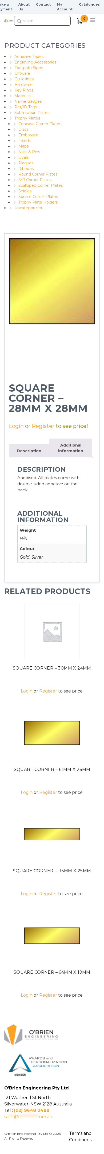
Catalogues (89, 4)
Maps (23, 146)
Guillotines (24, 79)
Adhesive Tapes (28, 56)
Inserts (24, 140)
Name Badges (28, 101)
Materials (22, 95)
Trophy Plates (27, 118)
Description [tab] (29, 450)
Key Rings (23, 90)
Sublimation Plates (31, 112)
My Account (65, 6)
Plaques (25, 163)
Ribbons (26, 168)
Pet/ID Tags (25, 107)
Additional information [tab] (70, 448)
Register (43, 426)
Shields (24, 191)
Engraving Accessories (35, 62)
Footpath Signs (28, 67)
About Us (24, 6)
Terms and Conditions (80, 1136)
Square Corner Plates (38, 196)
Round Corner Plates (37, 174)
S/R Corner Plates (34, 179)
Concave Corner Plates (39, 123)
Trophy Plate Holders (38, 202)
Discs (23, 129)
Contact (43, 4)
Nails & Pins (29, 151)
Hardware (23, 84)
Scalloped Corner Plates (40, 185)
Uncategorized (28, 207)
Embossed (28, 135)
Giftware (22, 73)
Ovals (23, 157)
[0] (80, 21)
